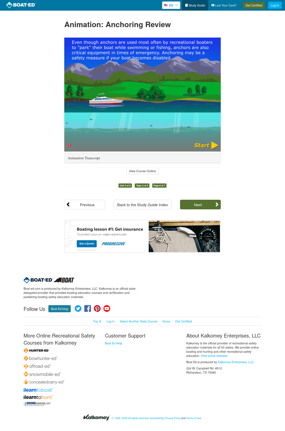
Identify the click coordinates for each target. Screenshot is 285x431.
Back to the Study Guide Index (142, 204)
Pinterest (97, 308)
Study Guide (196, 5)
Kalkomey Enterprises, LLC (235, 362)
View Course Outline (142, 171)
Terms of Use (193, 418)
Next (198, 204)
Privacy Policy (173, 418)
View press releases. (214, 356)
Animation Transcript (84, 157)
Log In (275, 5)
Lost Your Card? (225, 5)
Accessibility (157, 418)
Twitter (78, 308)
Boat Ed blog (59, 309)
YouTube (106, 308)
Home (166, 321)
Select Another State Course (138, 321)
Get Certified (254, 5)
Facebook (87, 308)
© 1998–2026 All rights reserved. (130, 418)
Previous (87, 204)
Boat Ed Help (113, 343)
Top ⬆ (97, 321)
